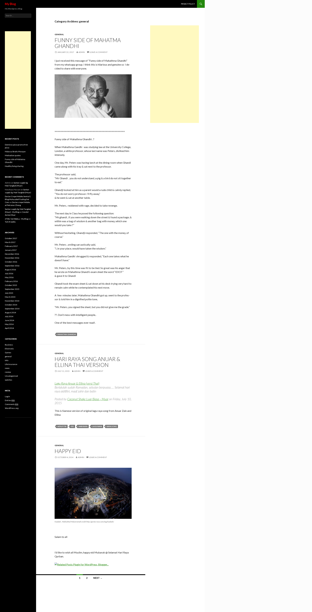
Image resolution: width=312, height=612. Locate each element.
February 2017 (11, 246)
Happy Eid (68, 451)
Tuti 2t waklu (10, 222)
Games (8, 352)
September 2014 (12, 308)
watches (8, 380)
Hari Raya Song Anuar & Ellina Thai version (87, 362)
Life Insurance (11, 364)
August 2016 (10, 269)
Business (9, 344)
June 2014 (9, 320)
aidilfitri (61, 426)
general (59, 34)
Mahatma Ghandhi (66, 334)
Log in (7, 396)
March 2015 (10, 297)
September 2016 (12, 265)
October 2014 (11, 304)
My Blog (10, 4)
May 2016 (9, 277)
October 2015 (11, 285)
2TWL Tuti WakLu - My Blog (16, 219)
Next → (97, 578)
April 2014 (9, 328)
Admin (81, 52)
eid (72, 426)
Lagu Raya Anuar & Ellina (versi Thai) (77, 383)
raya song (112, 426)
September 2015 (12, 289)
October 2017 (11, 238)
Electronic (9, 348)
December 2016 (12, 254)
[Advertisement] (174, 74)
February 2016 (11, 281)
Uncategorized (11, 376)
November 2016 (12, 258)
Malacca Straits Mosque (15, 151)
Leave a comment (99, 52)
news (7, 368)
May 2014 (9, 324)
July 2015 (9, 293)
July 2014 (9, 316)
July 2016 (9, 273)
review (8, 372)
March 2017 (10, 242)
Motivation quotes (13, 155)
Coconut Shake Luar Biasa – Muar (87, 399)
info (6, 360)
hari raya (83, 426)
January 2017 (11, 250)
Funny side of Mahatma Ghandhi (88, 43)
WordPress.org (11, 408)
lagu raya (97, 426)
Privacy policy (188, 4)
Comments (11, 404)
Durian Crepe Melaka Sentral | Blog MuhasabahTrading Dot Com (18, 199)
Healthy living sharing (14, 166)
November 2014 (12, 301)
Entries (10, 400)
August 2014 (10, 312)
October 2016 (11, 262)
